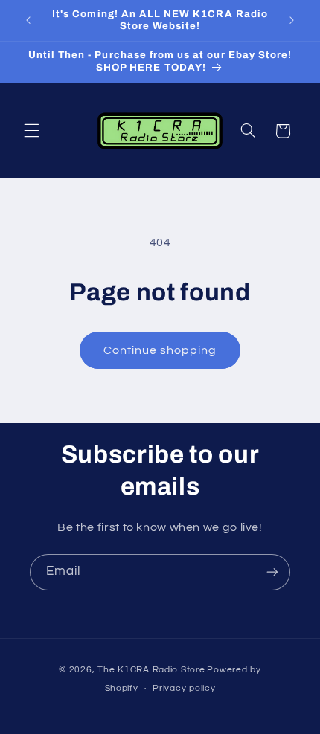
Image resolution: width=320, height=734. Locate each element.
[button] (31, 131)
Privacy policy (184, 688)
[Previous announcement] (28, 20)
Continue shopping (160, 350)
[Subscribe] (272, 572)
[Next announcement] (291, 20)
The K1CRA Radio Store (151, 670)
